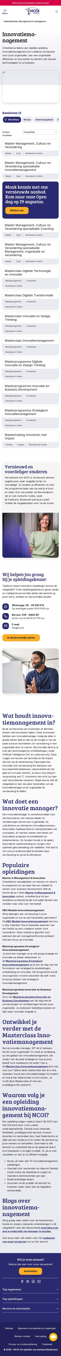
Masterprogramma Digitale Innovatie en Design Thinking (25, 363)
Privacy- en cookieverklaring (23, 1344)
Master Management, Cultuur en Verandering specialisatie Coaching (29, 226)
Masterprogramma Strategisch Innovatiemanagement (26, 412)
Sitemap (9, 1328)
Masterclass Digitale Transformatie (29, 295)
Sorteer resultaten (7, 134)
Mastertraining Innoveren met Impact (26, 436)
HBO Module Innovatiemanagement (26, 921)
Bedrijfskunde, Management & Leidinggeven (25, 21)
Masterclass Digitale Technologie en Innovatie (28, 272)
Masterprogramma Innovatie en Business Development (27, 387)
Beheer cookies (22, 1336)
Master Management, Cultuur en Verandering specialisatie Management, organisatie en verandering (28, 250)
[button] (53, 1337)
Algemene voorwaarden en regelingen (37, 1328)
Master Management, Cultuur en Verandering (28, 145)
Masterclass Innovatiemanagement (29, 340)
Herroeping (40, 1336)
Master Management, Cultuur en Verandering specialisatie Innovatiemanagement (28, 166)
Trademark (47, 1344)
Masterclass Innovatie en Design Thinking (27, 317)
